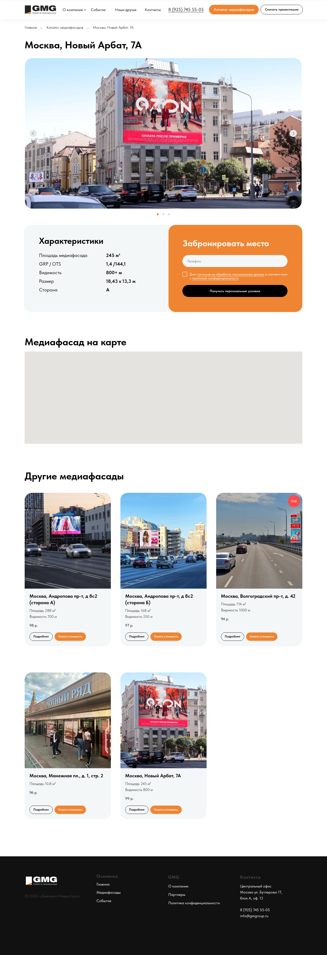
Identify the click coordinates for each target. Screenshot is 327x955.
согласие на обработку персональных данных (230, 274)
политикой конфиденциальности (215, 278)
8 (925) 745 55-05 (186, 9)
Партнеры (176, 894)
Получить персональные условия (235, 291)
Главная (31, 27)
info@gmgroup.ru (254, 916)
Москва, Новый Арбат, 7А (113, 27)
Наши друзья (125, 9)
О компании (73, 9)
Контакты (153, 9)
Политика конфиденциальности (194, 903)
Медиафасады (108, 892)
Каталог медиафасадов (64, 27)
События (98, 9)
